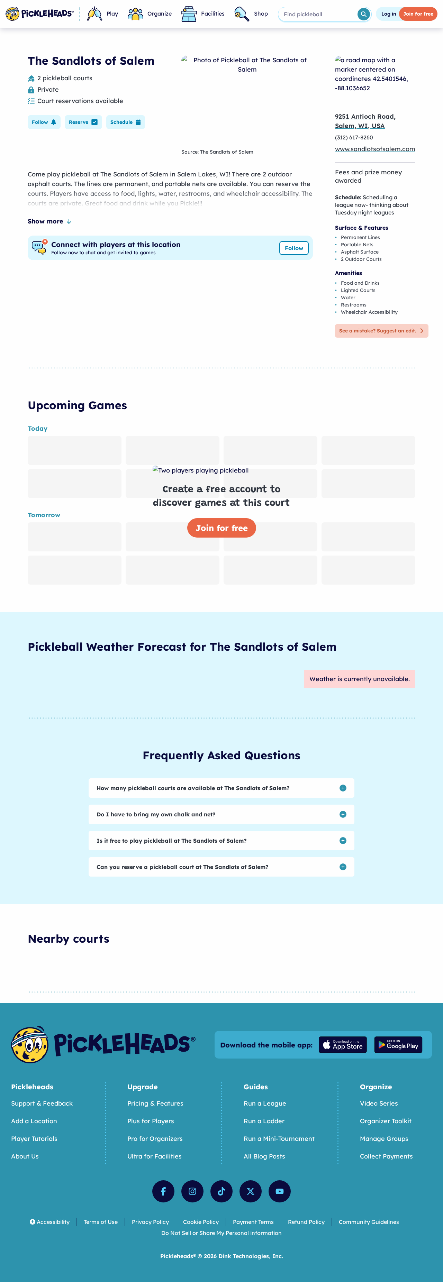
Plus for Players (150, 1121)
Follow (294, 248)
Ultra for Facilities (154, 1156)
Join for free (222, 528)
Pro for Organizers (155, 1139)
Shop (261, 13)
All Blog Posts (264, 1156)
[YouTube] (280, 1191)
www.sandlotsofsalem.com (375, 149)
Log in (388, 14)
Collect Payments (386, 1156)
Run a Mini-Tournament (279, 1139)
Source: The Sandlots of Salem (217, 152)
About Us (25, 1156)
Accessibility (53, 1221)
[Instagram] (192, 1191)
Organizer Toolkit (386, 1121)
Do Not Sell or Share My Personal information (221, 1232)
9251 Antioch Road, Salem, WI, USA (365, 121)
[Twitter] (250, 1191)
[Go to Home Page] (40, 14)
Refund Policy (306, 1221)
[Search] (364, 14)
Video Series (379, 1103)
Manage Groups (384, 1139)
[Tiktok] (221, 1191)
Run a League (265, 1103)
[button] (44, 122)
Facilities (213, 13)
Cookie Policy (201, 1221)
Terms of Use (101, 1221)
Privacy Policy (150, 1221)
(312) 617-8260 (354, 137)
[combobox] (317, 14)
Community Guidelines (369, 1221)
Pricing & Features (155, 1103)
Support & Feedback (42, 1103)
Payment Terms (253, 1221)
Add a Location (34, 1121)
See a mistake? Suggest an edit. (377, 331)
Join (418, 14)
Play (112, 13)
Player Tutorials (34, 1139)
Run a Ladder (264, 1121)
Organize (159, 13)
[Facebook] (163, 1191)
